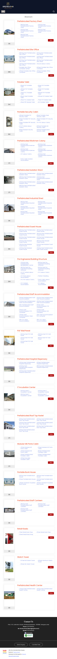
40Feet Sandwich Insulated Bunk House (45, 483)
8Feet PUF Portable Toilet (26, 86)
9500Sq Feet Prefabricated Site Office (27, 53)
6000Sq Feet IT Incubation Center (26, 391)
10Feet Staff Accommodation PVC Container (25, 311)
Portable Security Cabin (27, 112)
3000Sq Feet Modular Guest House (25, 241)
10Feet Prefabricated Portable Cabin (44, 455)
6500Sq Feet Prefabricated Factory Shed (27, 36)
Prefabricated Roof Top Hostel (30, 415)
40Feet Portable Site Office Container (45, 68)
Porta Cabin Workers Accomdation (27, 159)
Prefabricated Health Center (29, 585)
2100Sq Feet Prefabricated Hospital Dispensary (27, 363)
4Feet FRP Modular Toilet (28, 102)
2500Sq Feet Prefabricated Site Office (27, 64)
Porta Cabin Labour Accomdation (44, 280)
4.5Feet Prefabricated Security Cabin (43, 130)
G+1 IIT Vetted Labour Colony (25, 126)
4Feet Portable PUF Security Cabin (45, 119)
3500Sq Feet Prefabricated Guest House (45, 234)
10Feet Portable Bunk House (27, 479)
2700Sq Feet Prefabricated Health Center (27, 589)
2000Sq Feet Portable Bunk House (45, 479)
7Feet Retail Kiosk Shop (26, 532)
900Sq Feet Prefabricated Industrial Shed (45, 208)
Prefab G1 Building (43, 276)
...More (50, 40)
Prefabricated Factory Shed (29, 21)
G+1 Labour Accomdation (42, 283)
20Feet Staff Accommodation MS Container (43, 311)
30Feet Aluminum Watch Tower (45, 561)
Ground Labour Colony (43, 64)
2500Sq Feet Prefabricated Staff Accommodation (45, 301)
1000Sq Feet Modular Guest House (45, 245)
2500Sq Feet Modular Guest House (25, 245)
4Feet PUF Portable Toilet (43, 86)
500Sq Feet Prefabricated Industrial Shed (27, 213)
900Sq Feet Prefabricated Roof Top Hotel (27, 430)
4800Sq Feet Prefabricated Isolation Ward (27, 177)
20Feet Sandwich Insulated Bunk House (27, 483)
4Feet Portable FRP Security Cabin (27, 123)
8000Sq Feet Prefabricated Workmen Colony (45, 145)
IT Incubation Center (26, 387)
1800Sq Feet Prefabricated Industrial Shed (27, 203)
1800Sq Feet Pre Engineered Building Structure (44, 264)
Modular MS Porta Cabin (28, 444)
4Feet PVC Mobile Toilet (27, 100)
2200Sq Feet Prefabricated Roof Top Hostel (45, 423)
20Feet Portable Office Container (43, 71)
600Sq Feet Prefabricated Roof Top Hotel (27, 426)
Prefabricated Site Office (28, 49)
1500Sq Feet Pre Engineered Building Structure (44, 269)
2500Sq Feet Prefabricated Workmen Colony (45, 150)
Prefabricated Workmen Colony (31, 141)
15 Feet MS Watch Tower (28, 560)
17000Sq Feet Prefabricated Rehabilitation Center (27, 264)
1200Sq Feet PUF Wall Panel (27, 338)
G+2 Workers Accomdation (25, 283)
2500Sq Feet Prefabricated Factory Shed (44, 26)
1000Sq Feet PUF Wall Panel (27, 341)
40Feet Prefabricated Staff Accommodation (27, 298)
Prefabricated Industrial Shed (30, 198)
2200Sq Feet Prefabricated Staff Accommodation (27, 301)
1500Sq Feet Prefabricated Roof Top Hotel (44, 426)
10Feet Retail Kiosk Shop (44, 532)
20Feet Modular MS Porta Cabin (26, 451)
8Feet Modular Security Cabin (26, 130)
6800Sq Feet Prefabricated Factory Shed (27, 26)
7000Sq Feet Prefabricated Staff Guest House (45, 248)
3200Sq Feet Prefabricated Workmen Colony (28, 145)
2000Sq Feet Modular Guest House (25, 248)
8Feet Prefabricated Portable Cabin (44, 451)
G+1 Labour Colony (26, 154)
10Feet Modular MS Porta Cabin (45, 447)
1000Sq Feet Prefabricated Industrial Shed (27, 208)
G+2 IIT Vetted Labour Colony (27, 273)
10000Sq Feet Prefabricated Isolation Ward (43, 178)
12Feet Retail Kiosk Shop (26, 534)
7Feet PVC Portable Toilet (26, 93)
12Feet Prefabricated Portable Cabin (27, 455)
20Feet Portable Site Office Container (27, 71)
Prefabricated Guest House (29, 226)
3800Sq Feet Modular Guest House (43, 241)
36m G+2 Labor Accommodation (42, 320)
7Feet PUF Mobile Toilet (44, 100)
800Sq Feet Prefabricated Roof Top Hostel (27, 419)
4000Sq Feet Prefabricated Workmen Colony (45, 155)
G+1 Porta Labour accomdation (26, 276)
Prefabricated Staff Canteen (29, 500)
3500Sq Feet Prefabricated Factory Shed (44, 31)
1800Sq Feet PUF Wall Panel (44, 338)
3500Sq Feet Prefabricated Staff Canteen (26, 505)
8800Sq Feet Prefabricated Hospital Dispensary (45, 366)
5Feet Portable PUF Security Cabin (27, 119)
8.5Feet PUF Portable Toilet (44, 93)
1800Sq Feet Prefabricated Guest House (44, 230)
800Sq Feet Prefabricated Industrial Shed (45, 213)
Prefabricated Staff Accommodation (33, 294)
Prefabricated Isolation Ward (30, 170)
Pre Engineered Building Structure (32, 259)
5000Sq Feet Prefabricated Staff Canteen (26, 510)
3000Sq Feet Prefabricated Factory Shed (27, 31)
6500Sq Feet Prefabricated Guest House (27, 230)
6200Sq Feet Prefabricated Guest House (27, 237)
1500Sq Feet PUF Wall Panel (27, 334)
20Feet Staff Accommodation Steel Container (26, 316)
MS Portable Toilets (43, 102)
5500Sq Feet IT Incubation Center (26, 394)
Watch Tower (23, 557)
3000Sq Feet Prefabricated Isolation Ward (45, 174)
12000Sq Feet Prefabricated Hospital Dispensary (26, 367)
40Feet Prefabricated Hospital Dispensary (43, 363)
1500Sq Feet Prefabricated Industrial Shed (45, 203)
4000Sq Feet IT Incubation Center (43, 391)
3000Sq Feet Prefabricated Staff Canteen (43, 505)
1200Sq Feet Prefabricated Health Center (44, 589)
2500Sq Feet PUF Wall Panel (44, 334)
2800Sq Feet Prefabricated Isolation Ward (27, 174)
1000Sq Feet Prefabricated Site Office (27, 57)
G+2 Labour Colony (43, 272)
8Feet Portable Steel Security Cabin (43, 115)
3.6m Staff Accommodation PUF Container (45, 315)
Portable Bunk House (26, 472)
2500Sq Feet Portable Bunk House (45, 476)
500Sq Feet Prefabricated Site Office (44, 53)
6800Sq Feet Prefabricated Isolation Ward (27, 186)
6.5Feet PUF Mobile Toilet (45, 96)
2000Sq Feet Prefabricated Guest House (45, 237)
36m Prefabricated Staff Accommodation (26, 305)
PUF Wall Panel (23, 331)
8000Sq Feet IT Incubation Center (43, 394)
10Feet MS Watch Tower (27, 564)
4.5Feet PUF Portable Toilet (27, 89)
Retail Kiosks (22, 529)
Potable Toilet (23, 82)
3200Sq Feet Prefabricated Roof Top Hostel (27, 423)
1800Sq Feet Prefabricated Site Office (44, 60)
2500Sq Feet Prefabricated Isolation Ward (45, 182)
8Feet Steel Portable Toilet (27, 96)
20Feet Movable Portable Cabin (25, 458)
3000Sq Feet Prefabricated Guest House (27, 234)
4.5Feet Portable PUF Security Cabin (25, 115)
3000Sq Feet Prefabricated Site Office (27, 60)
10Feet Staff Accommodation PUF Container (43, 306)
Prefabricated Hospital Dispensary (32, 359)
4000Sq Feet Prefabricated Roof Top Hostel (45, 419)
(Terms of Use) (16, 652)
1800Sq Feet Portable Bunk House (27, 476)
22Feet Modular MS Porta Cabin (26, 447)
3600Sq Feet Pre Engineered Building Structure (26, 269)
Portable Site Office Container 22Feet (25, 68)
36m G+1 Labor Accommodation (24, 320)
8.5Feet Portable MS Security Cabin (42, 126)
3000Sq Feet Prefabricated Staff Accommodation (45, 298)
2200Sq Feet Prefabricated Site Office (45, 57)
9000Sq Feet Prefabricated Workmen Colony (28, 150)
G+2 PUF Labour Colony (27, 279)
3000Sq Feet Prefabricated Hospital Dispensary (27, 371)
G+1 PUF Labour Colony (43, 122)
